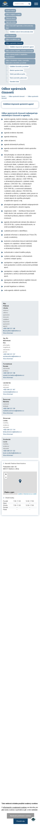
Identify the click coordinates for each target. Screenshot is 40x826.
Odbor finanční (10, 36)
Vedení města (10, 11)
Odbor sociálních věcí (13, 39)
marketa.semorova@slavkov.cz (13, 411)
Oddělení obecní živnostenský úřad (21, 32)
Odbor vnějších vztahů (13, 14)
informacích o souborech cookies (15, 807)
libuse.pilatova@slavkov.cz (12, 331)
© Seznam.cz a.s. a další (29, 494)
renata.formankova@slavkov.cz (13, 375)
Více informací (8, 333)
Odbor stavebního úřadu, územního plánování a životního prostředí (17, 62)
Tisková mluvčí (11, 18)
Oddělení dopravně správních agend (22, 47)
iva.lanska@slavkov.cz (10, 392)
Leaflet (20, 494)
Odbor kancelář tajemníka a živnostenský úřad (19, 27)
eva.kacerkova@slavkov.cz (12, 356)
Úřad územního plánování (18, 78)
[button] (20, 480)
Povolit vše (21, 821)
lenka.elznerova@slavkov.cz (12, 432)
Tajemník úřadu (11, 22)
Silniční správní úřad (16, 70)
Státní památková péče (17, 74)
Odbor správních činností (14, 43)
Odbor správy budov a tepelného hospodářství (16, 56)
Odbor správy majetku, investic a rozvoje (19, 51)
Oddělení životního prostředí (19, 66)
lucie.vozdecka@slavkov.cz (12, 453)
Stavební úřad (14, 82)
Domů (3, 96)
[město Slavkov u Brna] (5, 3)
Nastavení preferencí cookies (20, 816)
